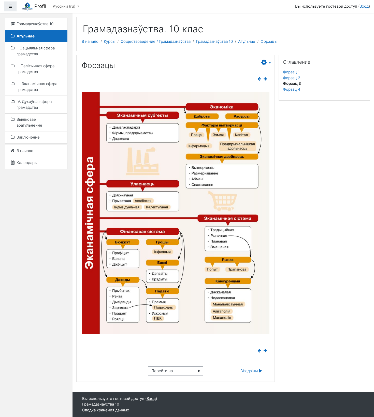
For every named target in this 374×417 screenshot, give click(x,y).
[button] (266, 62)
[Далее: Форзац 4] (266, 78)
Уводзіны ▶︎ (251, 370)
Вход (364, 6)
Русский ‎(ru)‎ (64, 6)
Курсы (109, 41)
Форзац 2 (291, 77)
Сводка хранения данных (105, 410)
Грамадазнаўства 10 (214, 41)
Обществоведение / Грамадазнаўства (156, 41)
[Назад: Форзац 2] (260, 78)
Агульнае (246, 41)
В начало (90, 41)
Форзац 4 (291, 89)
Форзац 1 (291, 72)
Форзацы (269, 41)
